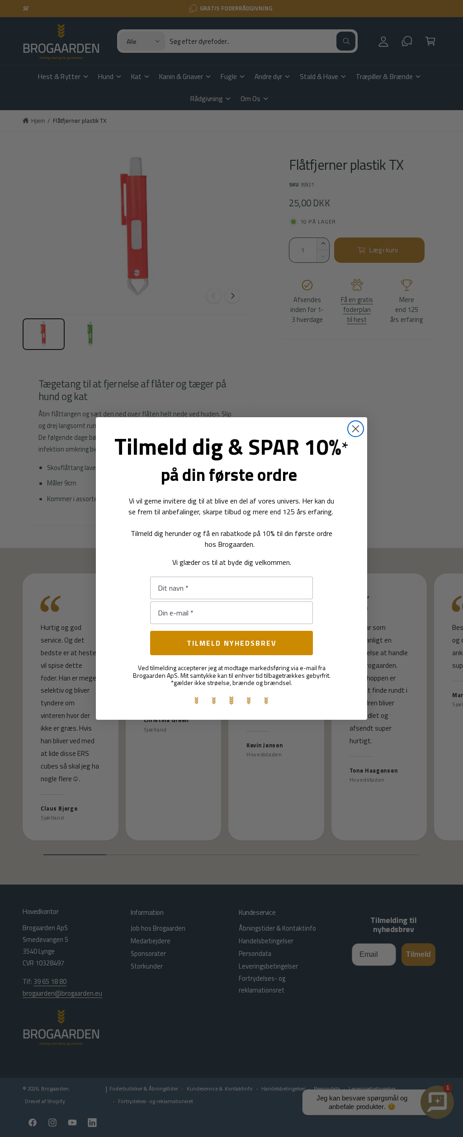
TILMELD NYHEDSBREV (232, 643)
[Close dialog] (356, 429)
